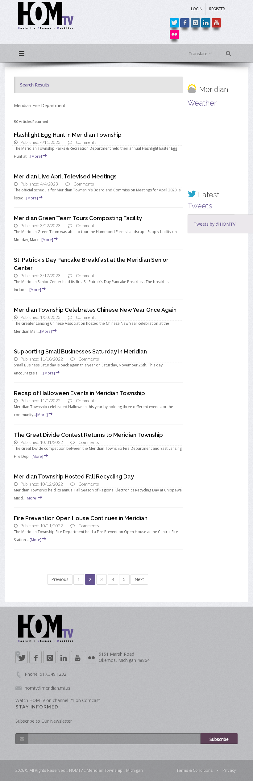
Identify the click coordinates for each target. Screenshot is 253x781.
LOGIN (196, 8)
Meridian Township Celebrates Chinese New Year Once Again (95, 310)
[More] (36, 156)
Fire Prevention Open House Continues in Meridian (80, 518)
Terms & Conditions (194, 770)
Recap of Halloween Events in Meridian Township (79, 393)
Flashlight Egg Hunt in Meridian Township (68, 135)
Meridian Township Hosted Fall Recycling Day (74, 476)
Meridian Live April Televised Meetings (65, 176)
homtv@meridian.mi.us (47, 688)
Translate (199, 53)
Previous (59, 579)
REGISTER (217, 8)
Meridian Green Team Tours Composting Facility (78, 218)
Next (139, 579)
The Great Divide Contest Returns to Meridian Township (88, 435)
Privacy (229, 770)
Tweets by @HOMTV (214, 224)
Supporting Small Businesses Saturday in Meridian (80, 351)
